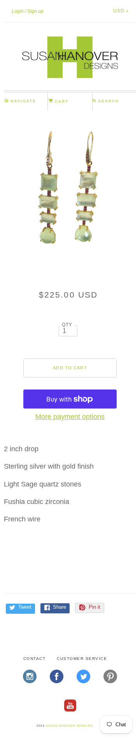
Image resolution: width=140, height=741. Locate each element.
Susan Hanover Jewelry (69, 725)
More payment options (70, 417)
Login (18, 11)
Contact (34, 658)
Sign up (35, 11)
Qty (67, 324)
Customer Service (82, 658)
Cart (60, 101)
